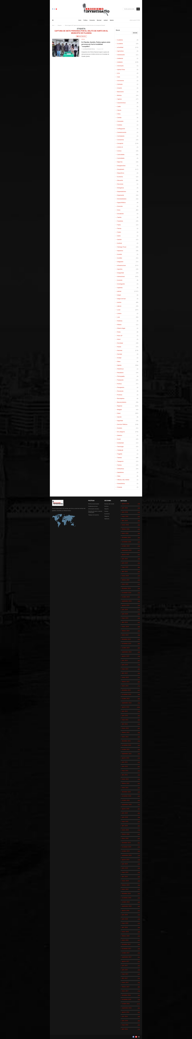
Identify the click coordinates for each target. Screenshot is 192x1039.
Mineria (127, 324)
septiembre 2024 (126, 601)
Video (127, 476)
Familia (127, 217)
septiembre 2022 (126, 703)
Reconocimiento (127, 402)
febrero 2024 (125, 631)
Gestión (127, 239)
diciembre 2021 (126, 741)
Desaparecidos (127, 165)
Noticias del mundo (109, 503)
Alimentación (127, 55)
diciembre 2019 (126, 842)
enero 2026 (125, 533)
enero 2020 (125, 838)
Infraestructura (127, 265)
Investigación (127, 284)
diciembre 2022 (126, 690)
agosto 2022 (125, 707)
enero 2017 (125, 991)
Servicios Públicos (127, 424)
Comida (127, 117)
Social (127, 439)
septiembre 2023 (126, 652)
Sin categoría (127, 432)
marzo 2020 (125, 830)
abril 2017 (125, 978)
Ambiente (127, 62)
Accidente (127, 43)
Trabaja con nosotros (93, 514)
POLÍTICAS (91, 500)
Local (127, 310)
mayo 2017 (125, 974)
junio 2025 (125, 563)
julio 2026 (125, 508)
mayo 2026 (125, 516)
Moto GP (127, 335)
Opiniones (106, 518)
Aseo (127, 77)
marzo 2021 (125, 779)
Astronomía (127, 80)
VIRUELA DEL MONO (127, 480)
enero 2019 (125, 889)
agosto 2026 (125, 503)
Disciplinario (127, 169)
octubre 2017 (126, 953)
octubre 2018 (126, 902)
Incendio (127, 254)
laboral (127, 306)
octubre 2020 (126, 800)
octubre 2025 (126, 546)
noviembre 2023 (126, 643)
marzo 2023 (125, 677)
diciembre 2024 (126, 588)
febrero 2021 (125, 783)
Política (85, 20)
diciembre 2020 (126, 792)
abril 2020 (125, 825)
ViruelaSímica (127, 483)
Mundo (127, 347)
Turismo (127, 465)
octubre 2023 (126, 648)
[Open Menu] (52, 20)
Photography (127, 376)
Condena (127, 125)
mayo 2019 (125, 872)
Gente (127, 236)
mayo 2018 (125, 923)
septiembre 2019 (126, 855)
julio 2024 (125, 609)
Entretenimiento (127, 199)
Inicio (79, 20)
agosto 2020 (125, 808)
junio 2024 (125, 614)
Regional (127, 406)
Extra (127, 210)
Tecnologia (127, 446)
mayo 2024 (125, 618)
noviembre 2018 (126, 898)
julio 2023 (125, 660)
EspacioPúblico (127, 202)
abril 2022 (125, 724)
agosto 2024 (125, 605)
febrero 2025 (125, 580)
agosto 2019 (125, 859)
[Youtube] (56, 9)
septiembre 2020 (126, 804)
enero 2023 (125, 686)
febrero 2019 (125, 885)
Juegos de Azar (127, 298)
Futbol (127, 232)
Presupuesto (127, 387)
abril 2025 (125, 571)
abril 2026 (125, 520)
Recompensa (127, 398)
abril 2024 (125, 622)
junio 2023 (125, 664)
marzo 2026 (125, 525)
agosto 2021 (125, 758)
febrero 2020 (125, 834)
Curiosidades (127, 158)
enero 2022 (125, 737)
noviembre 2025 (126, 542)
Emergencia (127, 188)
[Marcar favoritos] (77, 41)
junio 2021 (125, 766)
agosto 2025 (125, 554)
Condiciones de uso (93, 506)
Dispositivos (127, 173)
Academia (127, 40)
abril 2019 (125, 876)
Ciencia (127, 110)
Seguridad (127, 420)
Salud (127, 413)
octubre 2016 (126, 1003)
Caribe (127, 106)
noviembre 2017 (126, 948)
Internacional (127, 276)
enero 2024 (125, 635)
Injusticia (127, 269)
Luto (127, 317)
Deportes (127, 162)
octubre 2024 (126, 597)
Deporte (106, 508)
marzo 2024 (125, 626)
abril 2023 (125, 673)
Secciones (107, 500)
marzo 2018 (125, 931)
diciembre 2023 (126, 639)
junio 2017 (125, 970)
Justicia (127, 302)
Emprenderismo (127, 191)
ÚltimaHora (127, 469)
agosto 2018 (125, 910)
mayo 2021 (125, 770)
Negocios (106, 516)
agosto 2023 (125, 656)
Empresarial (127, 195)
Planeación (127, 380)
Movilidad (127, 343)
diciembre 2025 (126, 537)
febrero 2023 (125, 681)
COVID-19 (127, 147)
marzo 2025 (125, 575)
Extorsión (127, 206)
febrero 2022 (125, 732)
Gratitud (127, 243)
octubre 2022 (126, 698)
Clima (127, 114)
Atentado (127, 84)
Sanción (127, 417)
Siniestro (127, 435)
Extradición (127, 213)
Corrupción (127, 143)
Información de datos (93, 508)
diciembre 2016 (126, 995)
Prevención (127, 391)
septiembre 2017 (126, 957)
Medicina (127, 321)
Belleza (127, 95)
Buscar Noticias (138, 9)
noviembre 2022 (126, 694)
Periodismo (127, 372)
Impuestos (127, 250)
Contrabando (127, 136)
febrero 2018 (125, 936)
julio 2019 (125, 864)
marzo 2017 (125, 982)
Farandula (127, 221)
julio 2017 (125, 965)
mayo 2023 (125, 669)
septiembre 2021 (126, 753)
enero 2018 (125, 940)
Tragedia (127, 454)
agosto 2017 (125, 961)
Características (127, 103)
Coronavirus (127, 140)
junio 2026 (125, 512)
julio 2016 (125, 1016)
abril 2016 (125, 1029)
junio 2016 (125, 1020)
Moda (127, 332)
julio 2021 (125, 762)
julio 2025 (125, 558)
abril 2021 (125, 775)
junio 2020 (125, 817)
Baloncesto (127, 92)
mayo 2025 (125, 567)
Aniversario (127, 66)
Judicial (106, 20)
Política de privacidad (93, 503)
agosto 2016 (125, 1012)
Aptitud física (127, 69)
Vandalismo (127, 472)
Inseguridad (127, 273)
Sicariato (127, 428)
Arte (127, 73)
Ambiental (127, 58)
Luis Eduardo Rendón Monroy (89, 49)
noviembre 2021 (126, 745)
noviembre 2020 (126, 796)
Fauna (127, 225)
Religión (127, 409)
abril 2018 (125, 927)
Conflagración (127, 128)
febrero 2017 (125, 987)
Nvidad (127, 358)
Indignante (127, 261)
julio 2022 (125, 711)
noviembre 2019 (126, 847)
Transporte (127, 461)
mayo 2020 (125, 821)
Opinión (112, 20)
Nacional (99, 20)
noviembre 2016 (126, 999)
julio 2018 (125, 914)
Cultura (127, 151)
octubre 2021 (126, 749)
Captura (127, 99)
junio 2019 (125, 868)
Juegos (127, 295)
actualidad (127, 47)
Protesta (127, 395)
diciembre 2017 (126, 944)
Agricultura (127, 51)
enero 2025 (125, 584)
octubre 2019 (126, 851)
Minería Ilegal (127, 328)
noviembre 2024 (126, 592)
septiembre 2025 (126, 550)
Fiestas (127, 228)
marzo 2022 (125, 728)
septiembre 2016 (126, 1008)
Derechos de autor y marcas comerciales (95, 512)
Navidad (127, 354)
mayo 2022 (125, 720)
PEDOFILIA (127, 369)
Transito (127, 457)
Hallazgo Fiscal (127, 247)
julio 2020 (125, 813)
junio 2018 (125, 919)
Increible (127, 258)
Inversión (127, 280)
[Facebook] (52, 9)
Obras (127, 361)
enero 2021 (125, 787)
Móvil (127, 339)
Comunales (127, 121)
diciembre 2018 (126, 893)
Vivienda (127, 487)
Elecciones (127, 184)
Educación (127, 180)
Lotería (127, 313)
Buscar (118, 30)
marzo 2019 (125, 881)
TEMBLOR (127, 450)
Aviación (127, 88)
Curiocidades (127, 154)
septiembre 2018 (126, 906)
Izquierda (127, 287)
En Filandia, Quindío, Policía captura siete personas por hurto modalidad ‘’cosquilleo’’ (95, 44)
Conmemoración (127, 132)
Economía (92, 20)
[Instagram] (54, 9)
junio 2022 (125, 715)
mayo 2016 (125, 1025)
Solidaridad (127, 443)
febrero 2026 (125, 529)
